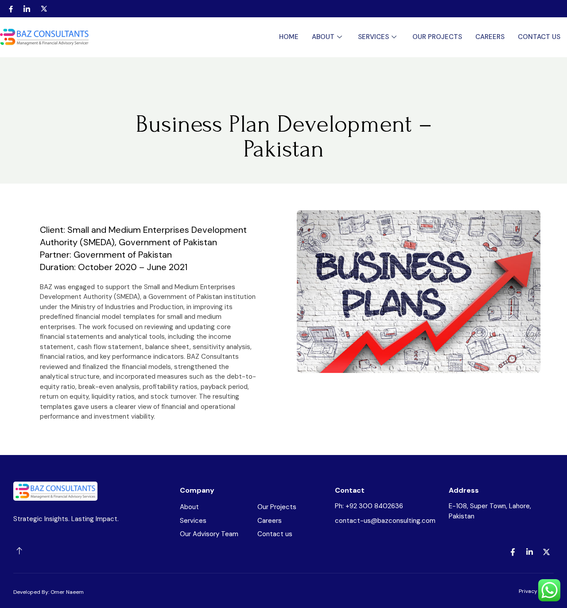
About (323, 36)
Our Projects (437, 36)
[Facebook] (11, 9)
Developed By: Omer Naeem (48, 592)
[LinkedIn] (26, 9)
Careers (490, 36)
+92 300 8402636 (374, 506)
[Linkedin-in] (529, 552)
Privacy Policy (536, 591)
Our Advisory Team (209, 534)
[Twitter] (44, 9)
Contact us (539, 36)
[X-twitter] (546, 552)
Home (289, 36)
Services (373, 36)
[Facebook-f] (512, 552)
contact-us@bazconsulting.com (385, 520)
